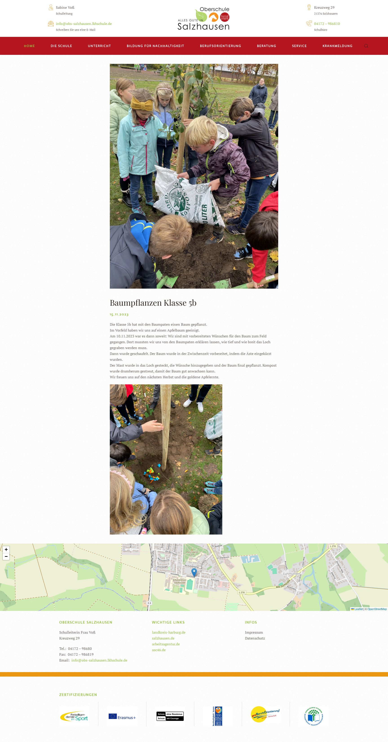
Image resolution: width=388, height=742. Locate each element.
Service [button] (299, 46)
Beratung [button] (266, 46)
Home (29, 46)
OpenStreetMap (377, 609)
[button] (366, 46)
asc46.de (159, 649)
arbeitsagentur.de (166, 644)
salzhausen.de (163, 638)
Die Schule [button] (61, 46)
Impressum (254, 632)
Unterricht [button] (99, 46)
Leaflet (358, 609)
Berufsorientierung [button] (220, 46)
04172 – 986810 (327, 23)
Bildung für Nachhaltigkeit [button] (155, 46)
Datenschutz (255, 638)
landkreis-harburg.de (168, 632)
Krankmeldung (338, 46)
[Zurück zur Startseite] (203, 17)
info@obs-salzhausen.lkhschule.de (84, 23)
